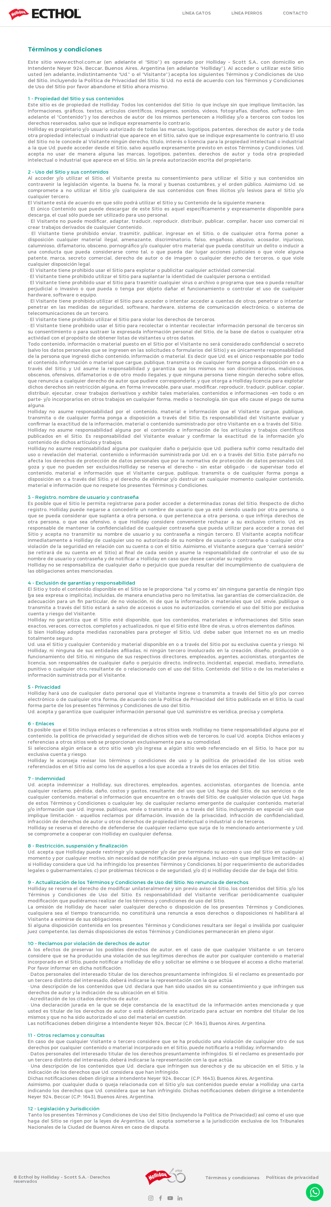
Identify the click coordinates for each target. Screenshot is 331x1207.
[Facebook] (160, 1198)
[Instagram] (150, 1198)
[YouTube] (170, 1198)
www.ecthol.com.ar (77, 62)
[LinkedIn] (179, 1198)
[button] (196, 13)
